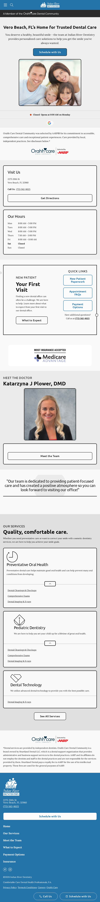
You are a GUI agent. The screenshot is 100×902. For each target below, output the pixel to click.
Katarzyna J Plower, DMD (34, 383)
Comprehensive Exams (19, 596)
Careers (41, 887)
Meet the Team (49, 456)
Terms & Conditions (27, 887)
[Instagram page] (10, 869)
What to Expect (32, 320)
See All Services (50, 716)
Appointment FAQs (77, 293)
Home (6, 826)
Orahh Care (52, 887)
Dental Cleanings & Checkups (22, 590)
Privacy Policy (10, 887)
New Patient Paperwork (78, 280)
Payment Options (77, 305)
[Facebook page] (5, 869)
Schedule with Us (50, 52)
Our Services (11, 833)
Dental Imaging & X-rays (19, 601)
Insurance (9, 861)
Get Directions (50, 198)
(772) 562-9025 (23, 189)
